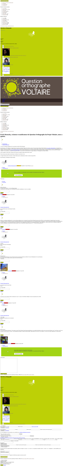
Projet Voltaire (24, 374)
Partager (3, 167)
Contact (3, 100)
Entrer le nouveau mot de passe (21, 444)
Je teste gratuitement (18, 175)
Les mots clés (4, 5)
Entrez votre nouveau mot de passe (5, 435)
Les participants (4, 4)
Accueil (1, 132)
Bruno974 (4, 24)
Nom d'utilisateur (3, 429)
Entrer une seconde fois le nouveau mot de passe (43, 444)
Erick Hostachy (4, 143)
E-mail (16, 429)
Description (2, 442)
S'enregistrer (7, 427)
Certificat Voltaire (31, 374)
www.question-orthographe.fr (15, 149)
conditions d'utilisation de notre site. (24, 432)
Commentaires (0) (5, 168)
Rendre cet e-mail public (14, 440)
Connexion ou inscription (4, 105)
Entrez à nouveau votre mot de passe (46, 429)
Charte (3, 101)
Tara (4, 10)
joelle (4, 8)
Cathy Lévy (5, 14)
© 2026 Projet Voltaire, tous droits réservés (7, 131)
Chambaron (5, 11)
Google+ (44, 439)
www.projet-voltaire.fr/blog (51, 148)
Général (32, 165)
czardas (4, 12)
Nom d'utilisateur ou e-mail (4, 426)
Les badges (4, 3)
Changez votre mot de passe (13, 437)
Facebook (20, 439)
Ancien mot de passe (3, 444)
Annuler (1, 193)
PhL (3, 20)
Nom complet (2, 438)
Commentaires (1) (5, 197)
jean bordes (5, 13)
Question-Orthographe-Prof (4, 207)
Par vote (3, 181)
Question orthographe (5, 144)
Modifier (2, 192)
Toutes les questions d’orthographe (7, 2)
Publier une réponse (3, 373)
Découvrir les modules (18, 353)
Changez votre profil (21, 437)
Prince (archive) (5, 9)
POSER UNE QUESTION (4, 106)
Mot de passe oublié (35, 426)
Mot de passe (20, 426)
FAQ (3, 99)
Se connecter (7, 430)
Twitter (32, 439)
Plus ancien (4, 182)
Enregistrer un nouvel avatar (4, 437)
